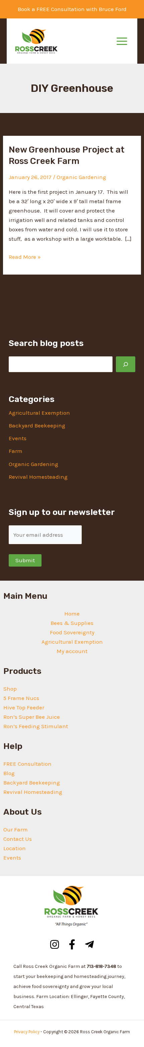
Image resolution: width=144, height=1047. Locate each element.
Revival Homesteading (38, 476)
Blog (9, 773)
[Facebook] (72, 944)
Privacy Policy (27, 1031)
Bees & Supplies (72, 623)
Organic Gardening (81, 177)
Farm (15, 451)
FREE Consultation (27, 763)
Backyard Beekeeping (37, 425)
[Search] (125, 364)
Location (14, 848)
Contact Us (17, 838)
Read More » (25, 257)
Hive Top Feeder (23, 707)
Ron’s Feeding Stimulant (35, 726)
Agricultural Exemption (39, 412)
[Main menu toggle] (122, 41)
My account (72, 651)
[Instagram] (54, 944)
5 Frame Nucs (21, 698)
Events (17, 438)
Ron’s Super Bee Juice (31, 716)
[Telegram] (89, 944)
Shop (10, 688)
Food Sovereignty (72, 632)
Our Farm (15, 829)
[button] (72, 9)
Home (72, 613)
